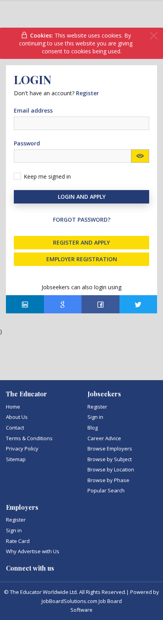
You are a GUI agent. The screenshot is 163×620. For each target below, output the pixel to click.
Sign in (95, 416)
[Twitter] (138, 304)
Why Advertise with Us (32, 551)
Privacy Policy (22, 448)
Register (97, 406)
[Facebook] (100, 304)
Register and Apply (81, 242)
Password (27, 143)
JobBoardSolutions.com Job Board (82, 601)
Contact (15, 427)
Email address (33, 110)
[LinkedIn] (25, 304)
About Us (17, 416)
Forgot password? (81, 219)
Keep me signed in (47, 176)
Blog (92, 427)
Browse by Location (110, 469)
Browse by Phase (108, 480)
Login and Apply (82, 196)
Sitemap (16, 459)
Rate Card (18, 541)
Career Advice (104, 438)
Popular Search (106, 490)
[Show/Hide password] (140, 156)
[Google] (63, 304)
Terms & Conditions (29, 438)
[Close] (153, 35)
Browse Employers (109, 448)
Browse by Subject (109, 459)
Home (13, 406)
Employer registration (81, 259)
